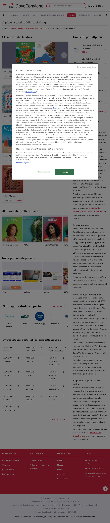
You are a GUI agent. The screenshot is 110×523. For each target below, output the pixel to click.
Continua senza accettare (86, 67)
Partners (56, 108)
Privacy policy (31, 92)
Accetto (65, 172)
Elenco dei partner (23, 163)
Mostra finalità (44, 172)
